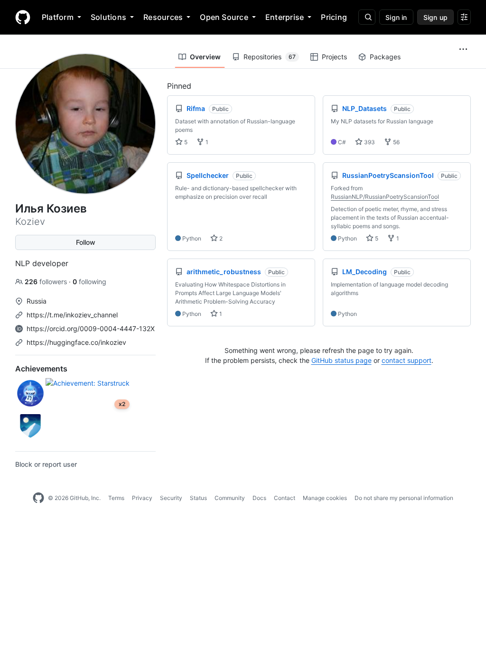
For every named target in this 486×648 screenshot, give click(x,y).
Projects (334, 57)
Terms (116, 497)
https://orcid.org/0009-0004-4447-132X (91, 328)
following (89, 282)
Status (198, 497)
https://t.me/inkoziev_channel (72, 315)
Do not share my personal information (404, 497)
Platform (58, 17)
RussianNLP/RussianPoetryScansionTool (385, 196)
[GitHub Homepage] (38, 498)
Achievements (41, 368)
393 (369, 142)
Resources (163, 17)
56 (396, 142)
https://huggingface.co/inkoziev (76, 342)
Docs (259, 497)
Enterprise (284, 17)
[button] (463, 49)
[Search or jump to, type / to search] (366, 17)
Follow (85, 242)
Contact (284, 497)
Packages (385, 57)
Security (171, 497)
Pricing (334, 17)
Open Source (224, 17)
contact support (406, 360)
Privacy (142, 497)
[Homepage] (22, 17)
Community (230, 497)
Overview (205, 57)
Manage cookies (325, 497)
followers (47, 282)
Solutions (108, 17)
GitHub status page (341, 360)
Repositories (269, 57)
